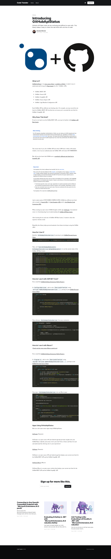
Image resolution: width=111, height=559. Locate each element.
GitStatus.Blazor (36, 462)
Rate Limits (50, 86)
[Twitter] (85, 2)
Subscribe (90, 2)
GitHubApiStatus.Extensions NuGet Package (52, 282)
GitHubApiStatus (36, 84)
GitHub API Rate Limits (66, 212)
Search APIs (44, 202)
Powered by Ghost (90, 549)
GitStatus (34, 449)
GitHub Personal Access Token (40, 363)
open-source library (49, 84)
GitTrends (66, 210)
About (37, 2)
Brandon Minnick (41, 31)
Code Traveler (22, 2)
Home (32, 2)
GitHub (34, 15)
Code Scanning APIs (55, 202)
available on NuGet (60, 84)
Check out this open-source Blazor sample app (45, 348)
